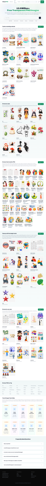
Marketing (18, 360)
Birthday (17, 326)
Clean (5, 1)
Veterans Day (27, 190)
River (3, 393)
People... (17, 203)
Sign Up (18, 474)
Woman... (32, 203)
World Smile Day (33, 47)
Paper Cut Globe (26, 203)
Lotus (39, 389)
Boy (3, 385)
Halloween (11, 1)
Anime (31, 121)
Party (3, 343)
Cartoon (17, 121)
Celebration (25, 385)
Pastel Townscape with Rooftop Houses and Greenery (18, 225)
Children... (21, 179)
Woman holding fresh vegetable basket (40, 201)
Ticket (25, 393)
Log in (39, 2)
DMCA (32, 474)
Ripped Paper (40, 391)
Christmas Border (33, 385)
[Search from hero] (40, 18)
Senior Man (10, 227)
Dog (17, 387)
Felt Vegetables (5, 215)
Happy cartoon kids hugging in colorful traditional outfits (11, 189)
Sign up (42, 2)
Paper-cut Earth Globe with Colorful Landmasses (26, 201)
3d (2, 121)
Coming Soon (4, 387)
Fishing (25, 387)
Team (10, 393)
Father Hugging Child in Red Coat (4, 225)
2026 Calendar (33, 253)
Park (10, 391)
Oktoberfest (18, 64)
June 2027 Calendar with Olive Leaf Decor (17, 189)
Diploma (17, 253)
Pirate (25, 391)
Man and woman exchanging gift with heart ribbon (34, 177)
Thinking (18, 393)
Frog (38, 387)
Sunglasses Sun (22, 191)
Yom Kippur (4, 47)
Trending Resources (5, 473)
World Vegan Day (39, 189)
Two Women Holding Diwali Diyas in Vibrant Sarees (28, 177)
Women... (27, 179)
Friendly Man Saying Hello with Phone (12, 213)
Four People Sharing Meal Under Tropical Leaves (18, 201)
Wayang (39, 393)
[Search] (36, 1)
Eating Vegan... (33, 190)
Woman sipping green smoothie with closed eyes (12, 201)
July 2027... (4, 178)
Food (31, 286)
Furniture (3, 389)
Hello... (30, 215)
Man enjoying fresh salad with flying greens (33, 189)
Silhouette (18, 154)
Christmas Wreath (40, 385)
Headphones (18, 389)
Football (23, 1)
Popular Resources (5, 474)
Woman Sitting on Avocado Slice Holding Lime (33, 201)
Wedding (32, 326)
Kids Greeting (39, 215)
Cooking (10, 387)
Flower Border (33, 387)
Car (17, 385)
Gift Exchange (35, 179)
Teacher (19, 1)
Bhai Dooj (21, 178)
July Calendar (5, 179)
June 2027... (17, 189)
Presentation (4, 360)
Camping (10, 385)
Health (25, 389)
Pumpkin (32, 391)
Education (32, 360)
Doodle (3, 154)
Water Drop (32, 393)
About (32, 473)
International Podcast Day (35, 64)
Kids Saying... (23, 215)
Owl (2, 391)
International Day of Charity (20, 47)
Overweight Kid (4, 286)
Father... (4, 227)
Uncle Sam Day (4, 97)
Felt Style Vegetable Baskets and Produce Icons (5, 213)
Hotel (32, 389)
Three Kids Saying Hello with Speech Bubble (39, 213)
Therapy (17, 286)
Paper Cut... (4, 203)
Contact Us (33, 477)
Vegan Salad (4, 202)
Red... (15, 179)
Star (3, 303)
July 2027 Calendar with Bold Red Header (4, 177)
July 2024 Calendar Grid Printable (10, 177)
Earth (24, 202)
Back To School (33, 343)
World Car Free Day (5, 64)
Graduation (18, 343)
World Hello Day (11, 214)
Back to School (15, 1)
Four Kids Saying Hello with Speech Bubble (23, 213)
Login (17, 473)
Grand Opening (11, 389)
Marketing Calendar (5, 477)
